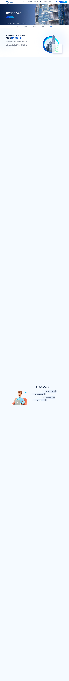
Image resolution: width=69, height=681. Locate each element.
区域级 (18, 23)
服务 (41, 1)
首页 (23, 1)
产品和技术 (36, 1)
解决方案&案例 (29, 1)
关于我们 (50, 1)
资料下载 (45, 1)
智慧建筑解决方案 (24, 23)
